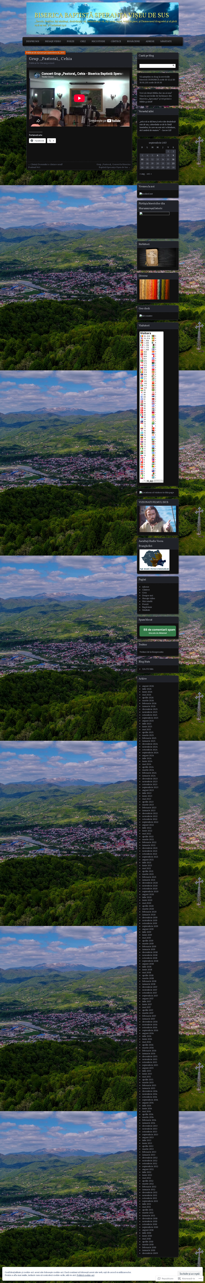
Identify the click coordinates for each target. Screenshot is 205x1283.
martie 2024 (148, 770)
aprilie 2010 (147, 1241)
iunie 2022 (147, 831)
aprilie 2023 (147, 802)
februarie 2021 (149, 877)
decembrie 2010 (149, 1218)
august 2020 (148, 894)
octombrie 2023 (149, 784)
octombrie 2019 (149, 923)
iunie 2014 (147, 1108)
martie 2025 (148, 735)
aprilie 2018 (147, 975)
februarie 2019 (149, 946)
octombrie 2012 (149, 1163)
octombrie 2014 (149, 1097)
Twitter (143, 645)
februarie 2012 (149, 1186)
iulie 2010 (146, 1233)
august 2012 (148, 1169)
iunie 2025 (147, 726)
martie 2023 (148, 804)
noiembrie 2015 (149, 1059)
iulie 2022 (146, 828)
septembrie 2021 (150, 857)
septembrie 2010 (150, 1227)
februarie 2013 (149, 1152)
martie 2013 (148, 1149)
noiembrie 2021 (149, 851)
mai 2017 (146, 1007)
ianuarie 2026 (149, 706)
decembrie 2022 (150, 813)
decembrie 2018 (150, 952)
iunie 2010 (147, 1236)
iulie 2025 (146, 723)
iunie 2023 (147, 796)
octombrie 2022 (149, 819)
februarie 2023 (149, 807)
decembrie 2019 (149, 917)
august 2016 (148, 1033)
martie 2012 (148, 1184)
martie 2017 (147, 1013)
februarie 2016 (149, 1050)
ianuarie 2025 (148, 741)
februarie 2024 (149, 773)
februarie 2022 (149, 842)
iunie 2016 (147, 1039)
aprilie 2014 (147, 1114)
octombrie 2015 (149, 1062)
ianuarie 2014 (148, 1123)
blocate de (159, 632)
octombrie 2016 (149, 1027)
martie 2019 (148, 943)
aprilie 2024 (148, 767)
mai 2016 (146, 1042)
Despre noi (32, 41)
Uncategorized (47, 63)
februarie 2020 (149, 912)
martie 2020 (148, 909)
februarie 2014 (149, 1120)
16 (173, 159)
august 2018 (148, 964)
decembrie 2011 (149, 1192)
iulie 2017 (146, 1001)
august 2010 (148, 1230)
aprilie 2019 (147, 940)
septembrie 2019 (150, 926)
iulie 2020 (147, 897)
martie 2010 (148, 1244)
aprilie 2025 (147, 732)
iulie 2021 (146, 862)
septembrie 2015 (150, 1065)
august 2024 (148, 755)
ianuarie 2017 (148, 1019)
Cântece (116, 41)
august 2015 (148, 1068)
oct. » (149, 174)
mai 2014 (146, 1111)
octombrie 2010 (149, 1224)
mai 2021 (146, 868)
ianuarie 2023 (148, 810)
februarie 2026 (149, 703)
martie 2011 (147, 1212)
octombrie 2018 (149, 958)
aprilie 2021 (147, 871)
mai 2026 (146, 695)
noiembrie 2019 (149, 920)
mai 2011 (146, 1207)
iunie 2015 (147, 1074)
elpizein (40, 52)
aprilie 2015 (147, 1079)
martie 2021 (148, 874)
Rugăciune (133, 41)
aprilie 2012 (147, 1181)
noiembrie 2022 (149, 816)
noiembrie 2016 (149, 1024)
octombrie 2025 (149, 715)
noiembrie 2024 (150, 747)
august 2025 (148, 721)
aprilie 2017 (147, 1010)
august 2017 (147, 998)
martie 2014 (148, 1117)
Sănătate (166, 41)
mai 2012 (146, 1178)
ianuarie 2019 (148, 949)
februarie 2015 (149, 1085)
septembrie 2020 (150, 891)
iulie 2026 (147, 689)
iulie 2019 (146, 932)
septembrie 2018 (150, 961)
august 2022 (148, 825)
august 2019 (148, 929)
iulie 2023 (146, 793)
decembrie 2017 (149, 987)
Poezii (70, 41)
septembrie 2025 (150, 718)
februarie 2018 (149, 981)
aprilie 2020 (148, 906)
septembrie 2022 (150, 822)
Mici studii (98, 41)
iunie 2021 (147, 865)
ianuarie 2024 (149, 776)
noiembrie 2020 (150, 885)
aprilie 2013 (147, 1146)
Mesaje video (53, 41)
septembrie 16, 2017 (55, 52)
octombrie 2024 (149, 749)
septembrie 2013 (150, 1134)
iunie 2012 (147, 1175)
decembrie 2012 (149, 1157)
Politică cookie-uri (85, 1275)
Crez (83, 41)
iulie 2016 (146, 1036)
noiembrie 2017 (149, 990)
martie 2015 (148, 1082)
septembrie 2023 (150, 787)
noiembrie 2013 (149, 1129)
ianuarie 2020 (149, 914)
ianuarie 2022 (148, 845)
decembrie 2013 (149, 1126)
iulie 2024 (147, 758)
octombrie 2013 (149, 1131)
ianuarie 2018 (148, 984)
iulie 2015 (146, 1071)
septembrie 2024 (150, 752)
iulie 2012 (146, 1172)
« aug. (142, 174)
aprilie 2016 (147, 1045)
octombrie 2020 (149, 888)
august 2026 (148, 686)
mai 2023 (146, 799)
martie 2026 (148, 700)
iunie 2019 (147, 935)
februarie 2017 (149, 1016)
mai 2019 (146, 938)
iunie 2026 (147, 692)
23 (173, 163)
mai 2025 (146, 729)
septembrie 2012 (150, 1166)
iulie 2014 (146, 1105)
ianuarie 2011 (148, 1215)
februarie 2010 (149, 1247)
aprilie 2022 (147, 836)
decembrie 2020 (150, 883)
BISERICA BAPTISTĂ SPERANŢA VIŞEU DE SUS (101, 16)
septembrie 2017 (150, 995)
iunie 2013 (147, 1143)
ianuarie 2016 (148, 1053)
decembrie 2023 (150, 778)
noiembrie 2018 (149, 955)
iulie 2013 (146, 1140)
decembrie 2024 (150, 744)
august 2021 (148, 859)
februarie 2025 (149, 738)
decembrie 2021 (149, 848)
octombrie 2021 (149, 854)
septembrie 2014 (150, 1100)
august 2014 (148, 1103)
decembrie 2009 (150, 1253)
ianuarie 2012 (148, 1189)
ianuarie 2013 (148, 1155)
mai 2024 (146, 764)
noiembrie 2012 (149, 1160)
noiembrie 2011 (149, 1195)
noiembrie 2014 (149, 1094)
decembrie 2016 (150, 1021)
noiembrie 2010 (149, 1221)
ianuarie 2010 (148, 1250)
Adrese (150, 41)
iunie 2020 (147, 900)
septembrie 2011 (150, 1201)
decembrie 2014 (149, 1091)
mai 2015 (146, 1076)
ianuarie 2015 (148, 1088)
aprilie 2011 (147, 1210)
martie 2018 (148, 978)
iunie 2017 (147, 1004)
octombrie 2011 (149, 1198)
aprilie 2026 (148, 697)
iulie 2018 (146, 967)
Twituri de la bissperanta (151, 652)
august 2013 (148, 1137)
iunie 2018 (147, 969)
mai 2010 (146, 1239)
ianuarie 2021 (148, 880)
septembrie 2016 (150, 1030)
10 (142, 159)
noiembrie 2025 (149, 712)
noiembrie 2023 (149, 781)
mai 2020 (146, 903)
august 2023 (148, 790)
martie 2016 (148, 1048)
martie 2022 (148, 839)
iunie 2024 (147, 761)
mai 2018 (146, 972)
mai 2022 (146, 833)
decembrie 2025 (150, 709)
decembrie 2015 (149, 1056)
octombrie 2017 (149, 993)
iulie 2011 (146, 1204)
